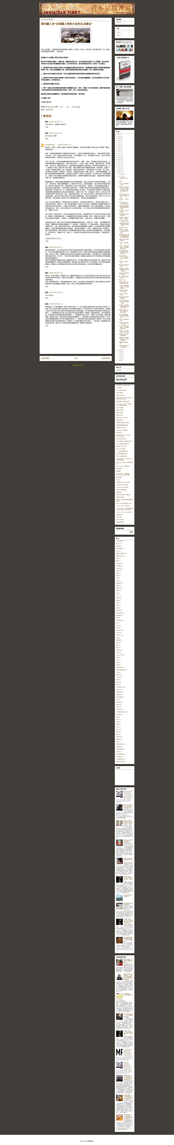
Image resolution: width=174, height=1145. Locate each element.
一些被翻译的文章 (120, 712)
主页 (75, 358)
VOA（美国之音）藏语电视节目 (123, 441)
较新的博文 (45, 358)
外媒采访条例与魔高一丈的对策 (124, 323)
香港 (117, 699)
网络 (117, 679)
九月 (120, 352)
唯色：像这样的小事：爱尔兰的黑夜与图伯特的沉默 (128, 806)
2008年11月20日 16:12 (56, 247)
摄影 (117, 662)
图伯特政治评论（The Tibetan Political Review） (123, 435)
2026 (119, 134)
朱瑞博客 (118, 471)
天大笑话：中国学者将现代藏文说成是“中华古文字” (124, 306)
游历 (117, 727)
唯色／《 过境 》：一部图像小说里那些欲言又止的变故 (128, 822)
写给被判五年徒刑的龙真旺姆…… (124, 215)
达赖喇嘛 (118, 566)
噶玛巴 (117, 588)
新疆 (117, 704)
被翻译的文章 (119, 556)
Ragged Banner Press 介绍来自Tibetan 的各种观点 (124, 257)
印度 (117, 724)
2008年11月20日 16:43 (56, 273)
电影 (117, 575)
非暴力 (117, 585)
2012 (119, 164)
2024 (119, 138)
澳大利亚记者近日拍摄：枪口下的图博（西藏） (124, 302)
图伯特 (117, 674)
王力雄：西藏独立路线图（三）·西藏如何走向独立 (124, 247)
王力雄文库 (119, 388)
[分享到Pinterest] (79, 107)
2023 (119, 140)
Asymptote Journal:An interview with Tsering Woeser (127, 1064)
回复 (46, 127)
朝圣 (117, 561)
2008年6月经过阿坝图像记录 (128, 895)
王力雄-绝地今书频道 (121, 390)
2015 (119, 157)
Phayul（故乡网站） (121, 448)
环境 (117, 605)
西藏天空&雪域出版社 (121, 490)
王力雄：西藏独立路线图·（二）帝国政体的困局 (124, 287)
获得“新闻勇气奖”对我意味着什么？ (128, 904)
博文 (119, 32)
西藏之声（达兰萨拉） (121, 446)
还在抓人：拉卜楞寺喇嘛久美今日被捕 (124, 331)
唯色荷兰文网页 (120, 410)
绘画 (117, 608)
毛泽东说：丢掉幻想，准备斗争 (123, 291)
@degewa (118, 22)
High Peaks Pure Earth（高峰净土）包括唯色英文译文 (124, 404)
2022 (119, 142)
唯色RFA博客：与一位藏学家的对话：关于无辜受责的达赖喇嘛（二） (128, 1116)
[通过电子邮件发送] (72, 107)
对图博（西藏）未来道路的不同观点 (124, 283)
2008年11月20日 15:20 (64, 144)
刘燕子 (117, 632)
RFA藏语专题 (119, 759)
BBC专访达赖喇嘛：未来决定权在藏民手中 (124, 316)
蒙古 (117, 647)
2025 (119, 136)
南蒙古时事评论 (120, 522)
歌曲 (117, 590)
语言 (117, 731)
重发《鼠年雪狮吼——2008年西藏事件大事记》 (128, 1015)
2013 (119, 161)
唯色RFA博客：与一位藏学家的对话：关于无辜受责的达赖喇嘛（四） (128, 1097)
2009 (119, 170)
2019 (119, 149)
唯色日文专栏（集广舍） (122, 417)
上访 (117, 660)
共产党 (117, 598)
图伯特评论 (119, 432)
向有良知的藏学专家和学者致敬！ (124, 346)
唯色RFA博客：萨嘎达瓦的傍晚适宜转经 (128, 961)
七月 (120, 356)
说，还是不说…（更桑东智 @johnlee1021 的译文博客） (123, 474)
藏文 (117, 734)
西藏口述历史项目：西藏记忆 (123, 494)
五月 (120, 360)
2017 (119, 153)
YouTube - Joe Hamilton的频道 (123, 512)
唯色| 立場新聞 (119, 408)
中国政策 (118, 746)
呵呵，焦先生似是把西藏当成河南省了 (128, 860)
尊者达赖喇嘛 (119, 754)
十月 (120, 349)
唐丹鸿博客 (119, 468)
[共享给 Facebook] (78, 107)
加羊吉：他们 (122, 280)
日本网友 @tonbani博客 (122, 485)
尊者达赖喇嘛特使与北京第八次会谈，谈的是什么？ (124, 252)
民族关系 (118, 650)
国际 (117, 600)
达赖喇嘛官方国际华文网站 (122, 422)
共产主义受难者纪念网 (121, 456)
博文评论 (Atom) (78, 365)
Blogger (84, 1141)
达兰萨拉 (118, 568)
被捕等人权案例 (120, 553)
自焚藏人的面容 (120, 497)
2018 (119, 151)
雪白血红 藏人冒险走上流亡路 (124, 274)
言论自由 (118, 709)
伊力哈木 (118, 714)
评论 (119, 35)
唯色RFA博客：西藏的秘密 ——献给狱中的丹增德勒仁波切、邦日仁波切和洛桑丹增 (128, 977)
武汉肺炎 (118, 689)
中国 (117, 741)
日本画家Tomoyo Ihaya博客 (123, 482)
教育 (117, 618)
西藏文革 (118, 694)
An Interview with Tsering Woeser (128, 792)
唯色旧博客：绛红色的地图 (122, 401)
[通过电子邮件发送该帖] (67, 107)
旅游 (117, 637)
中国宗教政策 (119, 749)
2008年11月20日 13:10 (56, 121)
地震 (117, 573)
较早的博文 (106, 358)
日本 (117, 657)
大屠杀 (117, 571)
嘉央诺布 (118, 615)
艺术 (117, 719)
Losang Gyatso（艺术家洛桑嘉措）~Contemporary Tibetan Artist (124, 509)
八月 (120, 354)
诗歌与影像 (119, 667)
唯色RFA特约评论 (120, 395)
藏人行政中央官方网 (121, 439)
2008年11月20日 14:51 (56, 133)
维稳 (117, 684)
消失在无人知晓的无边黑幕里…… (128, 841)
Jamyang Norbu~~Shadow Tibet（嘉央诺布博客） (124, 459)
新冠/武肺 (118, 702)
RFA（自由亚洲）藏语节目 (122, 443)
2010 (119, 168)
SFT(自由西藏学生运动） (122, 453)
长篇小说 (118, 736)
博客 (117, 558)
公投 (117, 593)
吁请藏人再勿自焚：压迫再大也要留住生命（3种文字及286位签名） (128, 921)
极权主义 (118, 610)
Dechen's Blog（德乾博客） (123, 466)
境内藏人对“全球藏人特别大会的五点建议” (124, 231)
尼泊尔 (117, 652)
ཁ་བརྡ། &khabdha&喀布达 (122, 487)
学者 (117, 707)
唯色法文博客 (119, 412)
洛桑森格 (118, 640)
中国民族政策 (119, 744)
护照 (117, 603)
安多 (117, 543)
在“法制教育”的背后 (123, 221)
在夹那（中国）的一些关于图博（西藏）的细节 (124, 311)
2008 (119, 172)
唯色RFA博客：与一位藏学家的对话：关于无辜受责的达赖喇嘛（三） (128, 1077)
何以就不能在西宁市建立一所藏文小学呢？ (124, 196)
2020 (119, 147)
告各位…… (121, 181)
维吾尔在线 (119, 517)
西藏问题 (118, 692)
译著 (117, 722)
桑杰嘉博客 (119, 477)
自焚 (117, 751)
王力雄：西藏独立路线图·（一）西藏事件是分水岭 (124, 327)
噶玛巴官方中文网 (120, 427)
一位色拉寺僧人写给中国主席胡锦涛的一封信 (124, 224)
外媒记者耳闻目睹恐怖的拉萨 (124, 297)
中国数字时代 (119, 514)
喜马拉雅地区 (119, 697)
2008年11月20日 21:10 (56, 304)
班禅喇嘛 (118, 546)
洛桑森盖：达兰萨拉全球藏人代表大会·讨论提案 (124, 270)
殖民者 (117, 739)
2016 (119, 155)
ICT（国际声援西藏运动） (122, 451)
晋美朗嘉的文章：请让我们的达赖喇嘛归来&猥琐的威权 (124, 236)
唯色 (117, 682)
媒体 (117, 642)
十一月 (121, 176)
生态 (117, 665)
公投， (117, 595)
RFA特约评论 (119, 761)
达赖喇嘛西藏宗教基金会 (122, 425)
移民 (117, 717)
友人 (117, 729)
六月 (120, 358)
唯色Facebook (119, 415)
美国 (117, 645)
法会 (117, 578)
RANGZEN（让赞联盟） (122, 430)
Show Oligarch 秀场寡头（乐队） (124, 503)
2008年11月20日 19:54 (56, 292)
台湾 (117, 672)
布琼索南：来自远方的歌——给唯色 (124, 218)
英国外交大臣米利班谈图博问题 (124, 335)
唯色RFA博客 (119, 393)
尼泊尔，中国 (119, 655)
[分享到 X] (76, 107)
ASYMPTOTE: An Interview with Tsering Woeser (128, 1051)
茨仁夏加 (118, 563)
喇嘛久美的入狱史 (123, 227)
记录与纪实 (119, 613)
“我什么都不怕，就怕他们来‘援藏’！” (124, 203)
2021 (119, 145)
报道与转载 (49, 109)
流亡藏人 (118, 635)
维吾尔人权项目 (120, 519)
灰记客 (117, 480)
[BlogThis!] (74, 107)
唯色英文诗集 (119, 420)
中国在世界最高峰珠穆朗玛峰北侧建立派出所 (124, 207)
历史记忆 (118, 630)
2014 (119, 159)
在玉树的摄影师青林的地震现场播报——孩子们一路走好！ (128, 939)
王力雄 (117, 677)
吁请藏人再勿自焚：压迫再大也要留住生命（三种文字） (128, 878)
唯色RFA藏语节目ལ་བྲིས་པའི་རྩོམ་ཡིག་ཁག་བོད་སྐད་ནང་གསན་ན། (124, 398)
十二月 (121, 174)
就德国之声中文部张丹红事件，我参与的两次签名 (124, 339)
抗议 (117, 625)
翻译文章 (118, 583)
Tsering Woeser (50, 144)
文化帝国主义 (119, 687)
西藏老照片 (119, 492)
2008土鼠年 (119, 541)
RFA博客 (118, 756)
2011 (119, 166)
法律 (117, 580)
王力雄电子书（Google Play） (123, 385)
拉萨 (117, 627)
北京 (117, 551)
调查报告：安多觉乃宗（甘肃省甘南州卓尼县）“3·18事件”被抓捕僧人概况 (124, 189)
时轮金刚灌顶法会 (120, 670)
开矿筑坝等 (119, 620)
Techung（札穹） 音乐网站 (122, 506)
